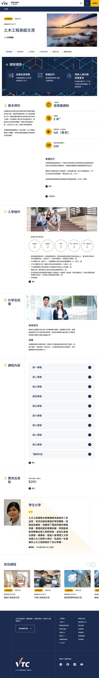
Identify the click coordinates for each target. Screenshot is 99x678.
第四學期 (37, 396)
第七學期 (37, 425)
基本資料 (20, 52)
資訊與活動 (62, 629)
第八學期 (37, 435)
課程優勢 (9, 52)
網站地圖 (81, 625)
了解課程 (62, 618)
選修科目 (37, 454)
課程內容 (56, 52)
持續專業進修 (63, 639)
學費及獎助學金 (64, 625)
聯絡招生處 (81, 618)
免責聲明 (81, 629)
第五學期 (37, 406)
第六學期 (37, 415)
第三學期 (37, 386)
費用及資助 (68, 52)
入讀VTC (62, 622)
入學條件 (32, 52)
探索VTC (62, 636)
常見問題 (81, 639)
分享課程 (10, 37)
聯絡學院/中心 (82, 622)
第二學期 (37, 377)
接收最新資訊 (23, 628)
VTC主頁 (62, 643)
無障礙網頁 (81, 636)
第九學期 (37, 444)
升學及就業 (44, 52)
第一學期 (37, 367)
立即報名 (94, 3)
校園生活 (62, 632)
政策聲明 (81, 632)
